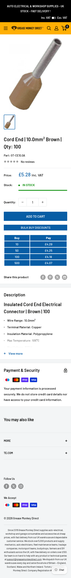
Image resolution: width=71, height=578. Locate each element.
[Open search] (49, 28)
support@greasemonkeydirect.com (24, 559)
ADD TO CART (35, 216)
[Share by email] (64, 277)
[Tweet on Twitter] (57, 277)
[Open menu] (6, 28)
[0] (64, 28)
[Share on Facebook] (43, 277)
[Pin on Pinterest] (50, 277)
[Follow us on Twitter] (13, 486)
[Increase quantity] (43, 202)
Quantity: (10, 202)
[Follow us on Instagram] (20, 486)
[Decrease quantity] (23, 202)
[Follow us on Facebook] (6, 486)
